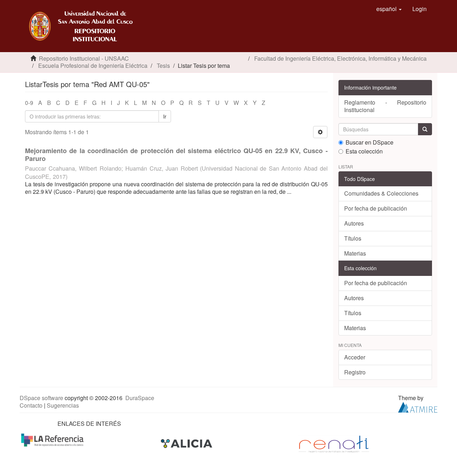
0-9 (29, 103)
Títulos (352, 238)
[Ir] (425, 129)
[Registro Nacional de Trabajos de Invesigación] (334, 443)
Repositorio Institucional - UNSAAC (84, 58)
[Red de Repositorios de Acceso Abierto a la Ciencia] (53, 439)
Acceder (354, 357)
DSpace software (41, 398)
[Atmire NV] (417, 406)
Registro (355, 372)
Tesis (163, 65)
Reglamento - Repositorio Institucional (385, 106)
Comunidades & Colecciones (381, 193)
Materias (355, 253)
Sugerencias (63, 405)
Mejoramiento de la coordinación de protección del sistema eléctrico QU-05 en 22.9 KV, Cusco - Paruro (176, 154)
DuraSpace (139, 398)
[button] (389, 9)
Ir (164, 116)
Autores (354, 223)
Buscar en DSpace (369, 142)
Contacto (31, 405)
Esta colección (364, 151)
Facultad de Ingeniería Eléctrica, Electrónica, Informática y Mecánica (340, 58)
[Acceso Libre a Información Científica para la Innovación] (187, 443)
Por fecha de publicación (375, 208)
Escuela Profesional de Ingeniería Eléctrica (92, 65)
